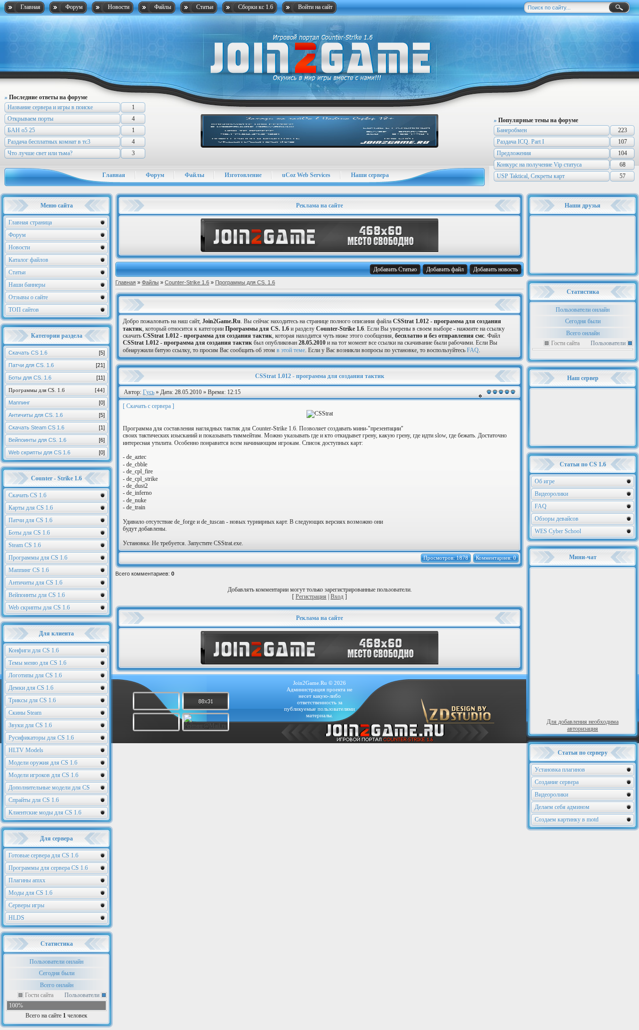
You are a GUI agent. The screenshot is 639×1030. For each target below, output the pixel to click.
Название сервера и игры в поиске (50, 107)
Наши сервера (370, 175)
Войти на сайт (315, 6)
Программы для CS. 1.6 (56, 390)
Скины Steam (24, 712)
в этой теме (291, 350)
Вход (336, 596)
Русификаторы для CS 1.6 (41, 737)
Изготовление (243, 175)
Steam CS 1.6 (24, 545)
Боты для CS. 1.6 (56, 378)
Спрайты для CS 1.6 (33, 800)
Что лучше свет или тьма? (39, 153)
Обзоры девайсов (557, 518)
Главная (30, 6)
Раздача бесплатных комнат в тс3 (48, 141)
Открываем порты (30, 118)
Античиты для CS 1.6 (35, 582)
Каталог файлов (28, 259)
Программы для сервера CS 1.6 (48, 867)
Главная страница (30, 222)
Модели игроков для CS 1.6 (43, 775)
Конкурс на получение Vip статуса (539, 164)
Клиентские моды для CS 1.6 (44, 812)
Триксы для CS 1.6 (32, 700)
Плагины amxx (26, 880)
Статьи (204, 6)
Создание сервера (557, 782)
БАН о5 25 (21, 130)
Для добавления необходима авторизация (583, 725)
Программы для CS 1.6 (37, 557)
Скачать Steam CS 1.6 (56, 427)
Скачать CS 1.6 (56, 353)
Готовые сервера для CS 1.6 (43, 855)
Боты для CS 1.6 (29, 532)
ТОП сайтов (23, 309)
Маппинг (56, 403)
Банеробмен (512, 130)
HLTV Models (25, 750)
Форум (74, 6)
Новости (118, 6)
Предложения (514, 153)
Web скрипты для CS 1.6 (56, 452)
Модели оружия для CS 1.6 (42, 762)
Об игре (545, 481)
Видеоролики (551, 493)
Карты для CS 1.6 (30, 507)
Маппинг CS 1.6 (28, 570)
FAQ (541, 506)
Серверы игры (26, 905)
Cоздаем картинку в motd (567, 819)
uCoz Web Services (306, 175)
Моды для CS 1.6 (30, 892)
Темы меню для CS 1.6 (37, 662)
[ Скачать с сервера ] (148, 406)
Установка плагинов (560, 769)
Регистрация (311, 596)
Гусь (148, 392)
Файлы (162, 6)
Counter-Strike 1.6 (187, 282)
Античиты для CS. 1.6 (56, 415)
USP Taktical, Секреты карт (531, 176)
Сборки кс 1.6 (255, 6)
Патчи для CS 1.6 (30, 520)
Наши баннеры (26, 284)
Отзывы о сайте (28, 297)
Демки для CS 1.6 (30, 687)
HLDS (16, 917)
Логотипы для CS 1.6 (35, 675)
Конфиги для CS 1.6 (33, 650)
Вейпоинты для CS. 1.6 (56, 440)
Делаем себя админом (562, 807)
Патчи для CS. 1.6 (56, 365)
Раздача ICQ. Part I (520, 141)
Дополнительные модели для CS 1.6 (49, 789)
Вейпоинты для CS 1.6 (36, 595)
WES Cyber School (558, 531)
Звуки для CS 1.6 (30, 725)
